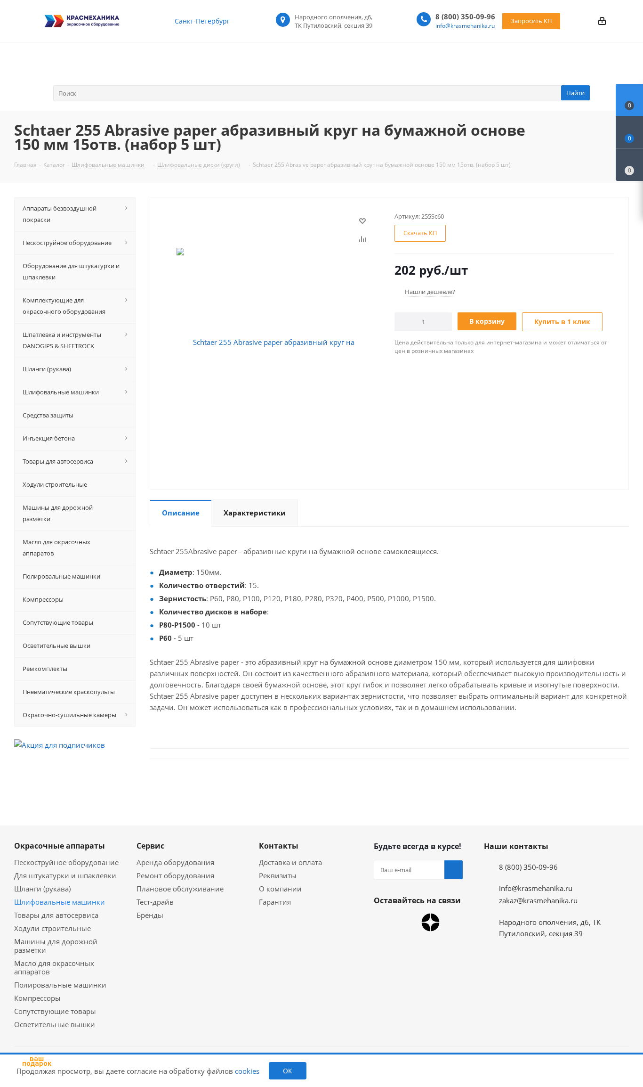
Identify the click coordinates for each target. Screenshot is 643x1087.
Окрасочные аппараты (59, 846)
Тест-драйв (155, 902)
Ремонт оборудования (175, 875)
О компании (280, 888)
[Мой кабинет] (602, 21)
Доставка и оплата (290, 862)
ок (287, 1070)
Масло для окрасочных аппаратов (54, 967)
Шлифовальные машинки (59, 902)
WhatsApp (383, 922)
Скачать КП (420, 233)
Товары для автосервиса (56, 915)
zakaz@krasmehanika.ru (538, 900)
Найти (575, 93)
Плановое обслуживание (180, 888)
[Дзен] (430, 922)
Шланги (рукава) (42, 888)
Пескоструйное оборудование (66, 862)
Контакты (278, 846)
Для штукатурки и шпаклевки (65, 875)
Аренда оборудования (175, 862)
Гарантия (275, 902)
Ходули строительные (52, 928)
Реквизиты (278, 875)
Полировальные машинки (60, 984)
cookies (247, 1071)
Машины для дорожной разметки (55, 946)
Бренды (150, 915)
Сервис (150, 846)
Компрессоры (37, 998)
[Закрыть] (61, 1023)
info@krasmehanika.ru (465, 26)
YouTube (406, 922)
